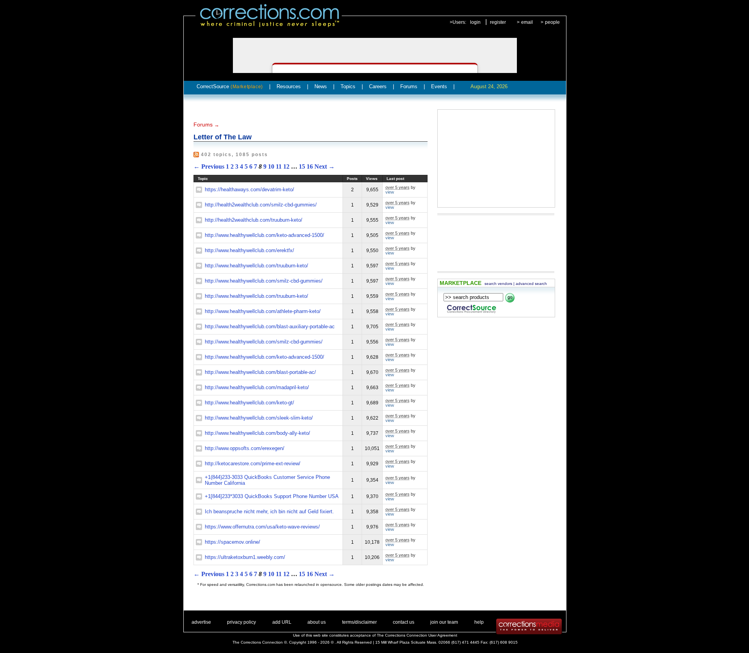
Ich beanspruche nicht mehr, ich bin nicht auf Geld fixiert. (269, 511)
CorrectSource (230, 86)
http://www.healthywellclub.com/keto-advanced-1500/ (264, 235)
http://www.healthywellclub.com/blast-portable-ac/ (260, 372)
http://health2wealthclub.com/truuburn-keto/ (253, 220)
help (479, 622)
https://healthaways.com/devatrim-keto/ (249, 189)
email (527, 22)
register (498, 22)
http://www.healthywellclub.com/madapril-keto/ (257, 387)
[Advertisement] (496, 158)
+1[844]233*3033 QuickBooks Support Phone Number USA (272, 496)
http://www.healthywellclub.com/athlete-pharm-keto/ (263, 311)
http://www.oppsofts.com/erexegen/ (244, 448)
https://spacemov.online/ (232, 542)
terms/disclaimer (359, 622)
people (552, 22)
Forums (408, 86)
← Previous (208, 166)
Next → (324, 166)
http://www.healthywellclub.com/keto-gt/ (249, 403)
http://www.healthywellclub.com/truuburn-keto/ (256, 266)
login (475, 22)
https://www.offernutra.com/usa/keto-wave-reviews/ (262, 527)
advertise (201, 622)
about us (316, 622)
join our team (444, 622)
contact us (403, 622)
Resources (289, 86)
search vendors (498, 283)
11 (279, 166)
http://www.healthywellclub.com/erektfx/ (249, 250)
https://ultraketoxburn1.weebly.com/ (245, 557)
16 (310, 166)
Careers (378, 86)
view (389, 192)
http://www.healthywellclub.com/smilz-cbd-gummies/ (264, 281)
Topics (348, 86)
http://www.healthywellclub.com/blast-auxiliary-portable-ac (270, 326)
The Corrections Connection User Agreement (417, 635)
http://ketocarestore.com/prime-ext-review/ (252, 463)
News (320, 86)
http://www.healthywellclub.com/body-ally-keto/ (257, 433)
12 (286, 166)
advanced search (531, 283)
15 (302, 166)
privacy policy (241, 622)
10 (271, 166)
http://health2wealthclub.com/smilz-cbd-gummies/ (261, 205)
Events (439, 86)
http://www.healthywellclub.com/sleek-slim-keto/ (259, 418)
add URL (281, 622)
